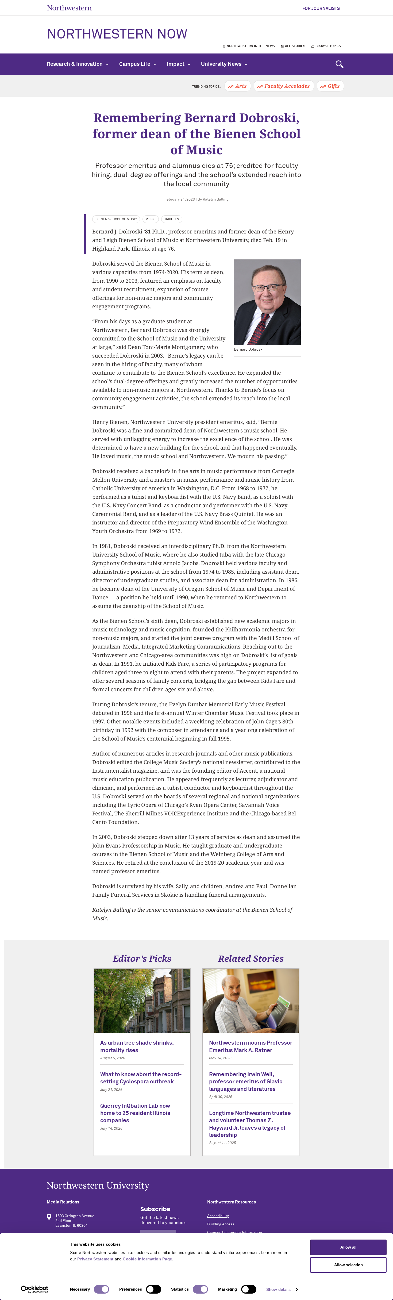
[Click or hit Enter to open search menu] (339, 64)
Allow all (348, 1247)
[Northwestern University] (196, 1186)
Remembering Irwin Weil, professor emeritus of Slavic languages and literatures (245, 1082)
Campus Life (135, 64)
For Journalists (321, 8)
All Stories (295, 46)
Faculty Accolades (287, 86)
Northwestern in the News (251, 46)
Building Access (220, 1224)
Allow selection (348, 1265)
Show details (278, 1289)
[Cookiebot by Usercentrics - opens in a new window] (34, 1290)
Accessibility (218, 1216)
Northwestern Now (117, 34)
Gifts (334, 86)
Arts (241, 86)
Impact (176, 64)
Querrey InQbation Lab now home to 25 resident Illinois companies (135, 1113)
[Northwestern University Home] (69, 7)
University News (221, 64)
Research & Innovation (75, 64)
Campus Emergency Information (234, 1232)
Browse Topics (328, 46)
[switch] (153, 1289)
